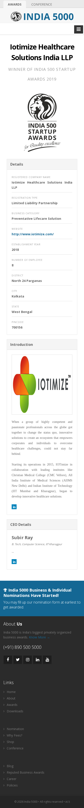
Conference (41, 4)
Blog (9, 766)
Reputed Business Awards (25, 772)
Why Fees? (14, 735)
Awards (15, 4)
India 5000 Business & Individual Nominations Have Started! (37, 592)
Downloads (14, 711)
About (10, 698)
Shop (10, 742)
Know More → (39, 637)
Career (11, 779)
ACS (67, 801)
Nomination (15, 729)
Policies (12, 785)
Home (11, 692)
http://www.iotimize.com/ (33, 234)
